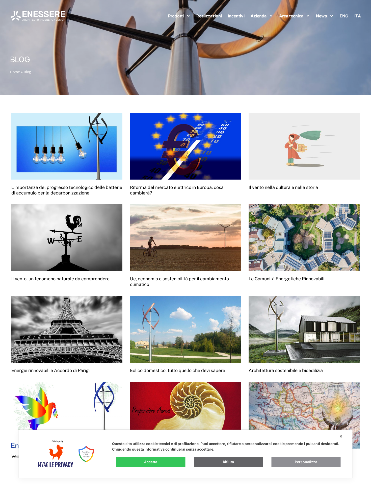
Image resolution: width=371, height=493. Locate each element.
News (321, 15)
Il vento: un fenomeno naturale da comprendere (60, 278)
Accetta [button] (150, 462)
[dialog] (186, 454)
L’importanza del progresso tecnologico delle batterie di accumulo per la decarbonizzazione (66, 190)
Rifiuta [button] (228, 462)
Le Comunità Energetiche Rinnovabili (286, 278)
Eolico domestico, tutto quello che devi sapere (177, 370)
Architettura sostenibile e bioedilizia (286, 370)
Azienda (259, 15)
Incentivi (236, 15)
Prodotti (176, 15)
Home (15, 71)
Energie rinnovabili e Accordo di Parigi (50, 370)
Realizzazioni (209, 15)
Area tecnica (291, 15)
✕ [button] (340, 436)
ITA (357, 15)
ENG (344, 15)
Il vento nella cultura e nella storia (283, 187)
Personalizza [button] (306, 462)
